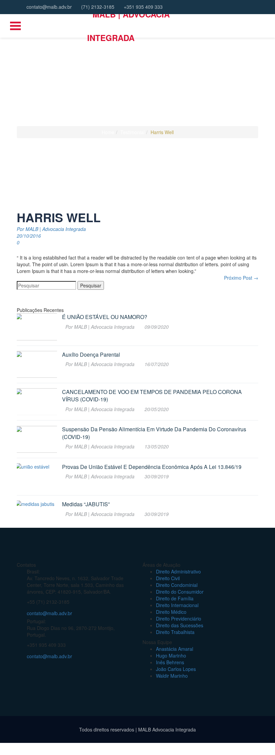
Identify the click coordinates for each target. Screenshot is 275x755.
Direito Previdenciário (178, 618)
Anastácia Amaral (174, 648)
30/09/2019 (157, 476)
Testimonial (132, 132)
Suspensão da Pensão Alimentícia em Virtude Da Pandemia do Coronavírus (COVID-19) (154, 433)
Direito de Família (175, 598)
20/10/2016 (29, 235)
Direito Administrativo (178, 571)
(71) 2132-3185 (97, 6)
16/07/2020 (157, 364)
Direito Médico (171, 611)
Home (108, 132)
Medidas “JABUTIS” (86, 504)
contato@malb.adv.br (48, 6)
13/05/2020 (157, 446)
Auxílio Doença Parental (91, 354)
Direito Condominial (177, 585)
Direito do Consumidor (180, 591)
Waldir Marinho (172, 675)
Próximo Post (241, 277)
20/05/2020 (157, 409)
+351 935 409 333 (142, 6)
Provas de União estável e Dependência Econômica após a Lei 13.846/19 (151, 467)
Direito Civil (168, 578)
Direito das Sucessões (179, 625)
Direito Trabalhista (175, 632)
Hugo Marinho (171, 655)
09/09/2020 (157, 326)
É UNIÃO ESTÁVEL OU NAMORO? (104, 317)
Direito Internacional (177, 605)
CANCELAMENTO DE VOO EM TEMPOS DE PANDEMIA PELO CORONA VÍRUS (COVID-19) (152, 395)
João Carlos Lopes (176, 669)
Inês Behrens (170, 662)
